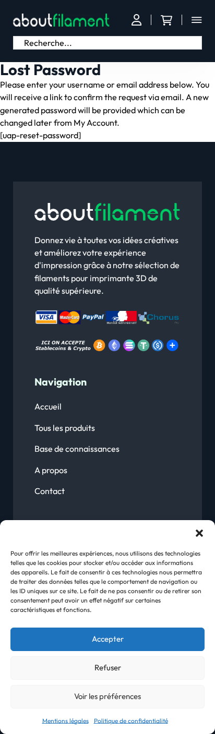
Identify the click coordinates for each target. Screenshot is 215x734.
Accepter (108, 639)
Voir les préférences (107, 696)
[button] (199, 533)
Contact (49, 491)
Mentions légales (65, 721)
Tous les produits (64, 428)
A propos (50, 470)
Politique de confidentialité (131, 721)
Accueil (48, 406)
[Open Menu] (197, 20)
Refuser (107, 667)
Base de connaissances (77, 448)
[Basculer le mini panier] (166, 20)
